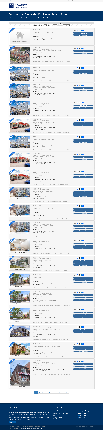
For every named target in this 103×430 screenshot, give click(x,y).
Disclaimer (33, 428)
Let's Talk (12, 422)
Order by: (50, 25)
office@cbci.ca (84, 417)
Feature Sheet (83, 33)
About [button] (45, 6)
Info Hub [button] (82, 6)
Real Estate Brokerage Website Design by (84, 426)
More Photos (84, 194)
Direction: (59, 25)
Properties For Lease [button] (71, 6)
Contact (90, 6)
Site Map (39, 428)
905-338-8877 (15, 1)
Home (11, 18)
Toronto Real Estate (19, 18)
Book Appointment (83, 35)
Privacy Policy (23, 428)
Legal (28, 428)
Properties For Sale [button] (55, 6)
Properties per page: (38, 25)
